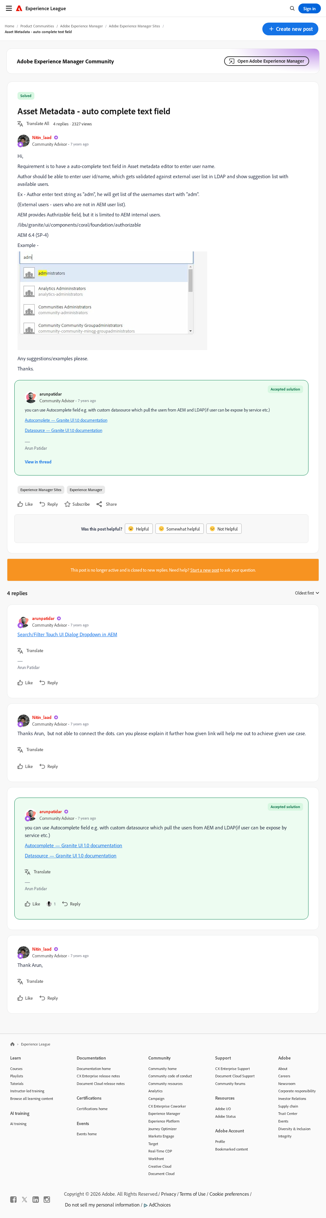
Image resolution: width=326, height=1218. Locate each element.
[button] (290, 29)
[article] (161, 651)
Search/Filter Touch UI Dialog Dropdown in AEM (67, 634)
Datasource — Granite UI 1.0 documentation (63, 430)
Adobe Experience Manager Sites (134, 26)
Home (9, 26)
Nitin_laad (42, 137)
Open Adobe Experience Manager (270, 61)
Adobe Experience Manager (81, 26)
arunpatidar (50, 394)
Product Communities (37, 26)
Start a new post (204, 570)
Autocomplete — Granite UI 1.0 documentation (66, 420)
